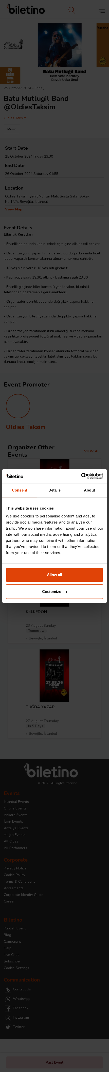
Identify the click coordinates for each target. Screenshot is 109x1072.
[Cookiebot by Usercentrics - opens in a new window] (81, 476)
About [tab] (89, 490)
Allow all (54, 575)
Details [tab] (54, 490)
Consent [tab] (19, 490)
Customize (51, 591)
